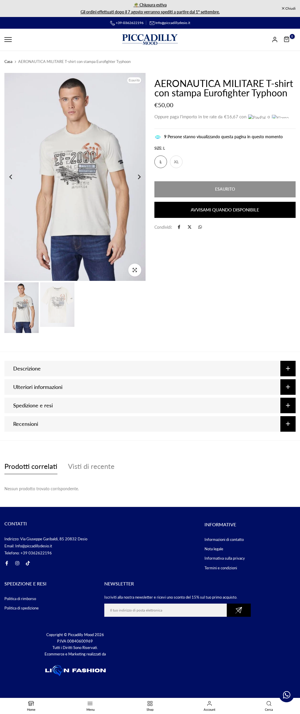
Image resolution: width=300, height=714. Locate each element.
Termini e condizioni (220, 568)
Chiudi (12, 8)
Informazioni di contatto (224, 539)
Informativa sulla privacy (224, 558)
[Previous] (15, 177)
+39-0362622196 (129, 23)
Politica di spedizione (21, 608)
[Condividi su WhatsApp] (200, 227)
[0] (287, 39)
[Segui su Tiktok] (27, 563)
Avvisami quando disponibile (225, 209)
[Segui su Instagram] (17, 563)
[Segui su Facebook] (6, 563)
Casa (8, 61)
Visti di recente (91, 466)
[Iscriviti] (239, 610)
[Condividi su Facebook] (179, 227)
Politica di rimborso (20, 598)
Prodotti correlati (30, 466)
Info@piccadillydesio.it (172, 23)
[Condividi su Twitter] (189, 227)
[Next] (134, 177)
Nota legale (213, 548)
